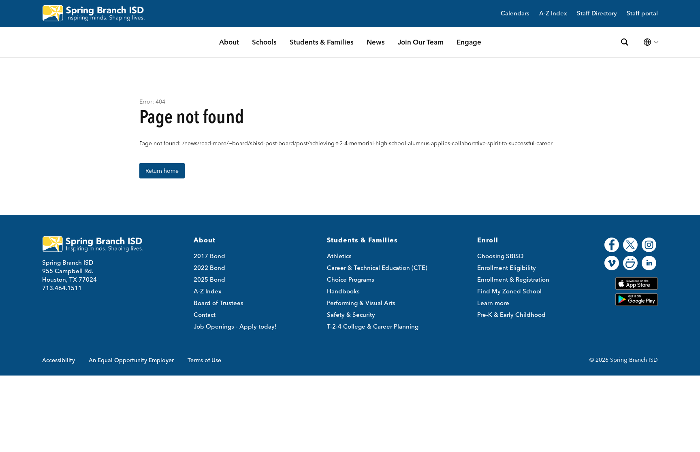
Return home (162, 170)
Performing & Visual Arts (361, 303)
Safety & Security (351, 314)
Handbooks (343, 291)
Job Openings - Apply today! (235, 326)
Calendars (515, 13)
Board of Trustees (218, 303)
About (229, 42)
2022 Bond (209, 268)
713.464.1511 (62, 288)
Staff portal (642, 13)
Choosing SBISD (500, 256)
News (376, 42)
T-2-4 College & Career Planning (372, 326)
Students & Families (322, 42)
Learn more (493, 303)
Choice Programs (350, 279)
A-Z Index (553, 13)
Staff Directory (597, 13)
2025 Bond (209, 279)
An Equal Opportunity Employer (131, 360)
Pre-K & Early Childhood (511, 314)
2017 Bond (209, 256)
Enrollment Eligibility (506, 268)
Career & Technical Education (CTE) (377, 268)
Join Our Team (421, 42)
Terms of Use (204, 360)
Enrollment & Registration (513, 279)
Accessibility (58, 360)
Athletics (339, 256)
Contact (205, 314)
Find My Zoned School (509, 291)
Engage (469, 42)
